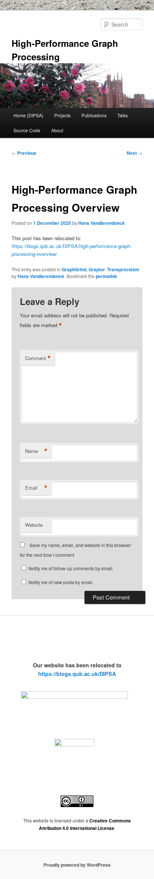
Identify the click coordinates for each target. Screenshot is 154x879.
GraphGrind (74, 269)
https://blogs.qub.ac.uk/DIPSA (77, 673)
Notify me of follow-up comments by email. (71, 568)
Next (134, 152)
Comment (38, 358)
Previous (24, 152)
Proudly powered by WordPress (77, 864)
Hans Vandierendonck (101, 223)
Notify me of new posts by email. (60, 582)
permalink (106, 276)
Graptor (97, 269)
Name (36, 451)
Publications (94, 115)
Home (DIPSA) (28, 115)
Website (34, 524)
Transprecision (123, 269)
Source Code (26, 130)
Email (36, 488)
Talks (122, 115)
